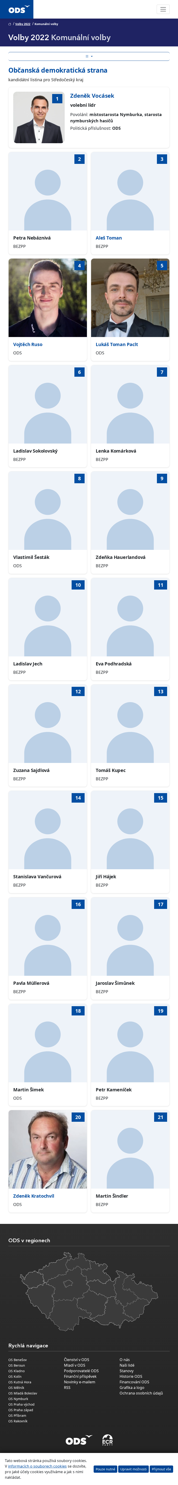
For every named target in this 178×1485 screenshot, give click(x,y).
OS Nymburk (18, 1399)
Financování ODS (134, 1381)
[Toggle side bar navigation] (89, 56)
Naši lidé (127, 1365)
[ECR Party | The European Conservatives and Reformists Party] (107, 1440)
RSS (67, 1387)
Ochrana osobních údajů (141, 1393)
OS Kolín (15, 1376)
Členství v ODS (76, 1359)
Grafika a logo (132, 1387)
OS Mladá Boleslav (22, 1393)
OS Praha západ (20, 1410)
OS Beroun (16, 1365)
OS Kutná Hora (19, 1382)
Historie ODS (131, 1376)
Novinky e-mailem (79, 1381)
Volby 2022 (22, 24)
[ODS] (79, 1438)
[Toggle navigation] (163, 9)
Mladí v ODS (74, 1365)
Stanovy (127, 1370)
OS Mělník (16, 1387)
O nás (125, 1359)
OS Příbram (17, 1415)
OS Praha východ (21, 1404)
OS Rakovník (17, 1421)
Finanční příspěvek (80, 1376)
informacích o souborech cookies (37, 1466)
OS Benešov (17, 1360)
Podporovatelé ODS (81, 1370)
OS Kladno (16, 1371)
